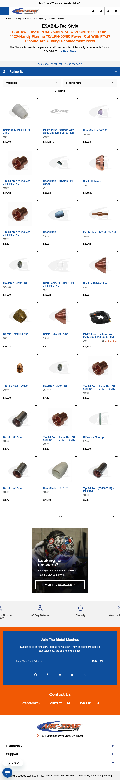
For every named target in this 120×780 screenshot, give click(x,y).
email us (85, 703)
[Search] (93, 11)
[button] (40, 609)
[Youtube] (60, 674)
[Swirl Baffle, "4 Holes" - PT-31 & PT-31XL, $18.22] (60, 265)
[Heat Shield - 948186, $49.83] (100, 112)
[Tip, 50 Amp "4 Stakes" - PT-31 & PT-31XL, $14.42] (20, 163)
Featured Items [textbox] (73, 82)
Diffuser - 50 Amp (93, 437)
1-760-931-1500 (28, 703)
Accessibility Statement (89, 775)
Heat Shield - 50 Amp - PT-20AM (58, 182)
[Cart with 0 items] (116, 11)
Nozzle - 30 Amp (12, 437)
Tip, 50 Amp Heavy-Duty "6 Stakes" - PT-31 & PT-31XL (59, 438)
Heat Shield (50, 232)
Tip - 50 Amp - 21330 (15, 386)
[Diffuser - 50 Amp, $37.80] (100, 419)
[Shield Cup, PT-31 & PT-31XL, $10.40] (20, 112)
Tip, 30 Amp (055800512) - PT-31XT (98, 489)
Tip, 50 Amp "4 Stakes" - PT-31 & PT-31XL (20, 182)
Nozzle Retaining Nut (15, 334)
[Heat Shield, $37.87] (60, 214)
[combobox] (90, 83)
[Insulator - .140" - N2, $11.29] (20, 265)
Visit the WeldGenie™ (60, 584)
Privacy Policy (52, 775)
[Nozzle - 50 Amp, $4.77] (20, 470)
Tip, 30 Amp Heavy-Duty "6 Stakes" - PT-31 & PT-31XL (99, 387)
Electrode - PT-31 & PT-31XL (100, 232)
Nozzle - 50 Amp (12, 488)
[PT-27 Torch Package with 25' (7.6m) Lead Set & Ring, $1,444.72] (100, 316)
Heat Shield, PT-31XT (55, 488)
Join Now (97, 661)
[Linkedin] (71, 674)
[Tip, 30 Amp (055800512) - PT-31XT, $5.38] (100, 470)
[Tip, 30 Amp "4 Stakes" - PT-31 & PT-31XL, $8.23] (20, 214)
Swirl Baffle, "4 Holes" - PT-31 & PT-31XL (59, 284)
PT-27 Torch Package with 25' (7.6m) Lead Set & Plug (58, 131)
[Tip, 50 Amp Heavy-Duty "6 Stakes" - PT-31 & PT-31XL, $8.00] (60, 419)
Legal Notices (68, 775)
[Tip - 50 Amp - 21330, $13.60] (20, 368)
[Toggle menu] (4, 11)
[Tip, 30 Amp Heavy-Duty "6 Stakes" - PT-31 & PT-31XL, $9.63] (100, 368)
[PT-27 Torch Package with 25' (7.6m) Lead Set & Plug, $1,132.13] (60, 112)
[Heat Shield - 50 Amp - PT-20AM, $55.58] (60, 163)
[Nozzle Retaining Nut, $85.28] (20, 316)
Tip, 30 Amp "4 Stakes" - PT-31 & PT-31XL (20, 233)
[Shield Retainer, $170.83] (100, 163)
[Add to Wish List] (36, 99)
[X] (84, 674)
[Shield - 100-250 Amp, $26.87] (100, 265)
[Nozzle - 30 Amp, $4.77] (20, 419)
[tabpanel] (60, 560)
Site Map (108, 775)
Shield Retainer (92, 181)
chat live (56, 703)
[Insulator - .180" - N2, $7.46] (60, 368)
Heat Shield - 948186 (95, 130)
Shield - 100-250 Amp (95, 283)
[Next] (113, 516)
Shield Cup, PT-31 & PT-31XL (17, 131)
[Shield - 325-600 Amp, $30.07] (60, 316)
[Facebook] (47, 674)
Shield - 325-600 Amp (55, 334)
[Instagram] (35, 674)
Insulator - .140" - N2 (15, 283)
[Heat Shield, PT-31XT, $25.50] (60, 470)
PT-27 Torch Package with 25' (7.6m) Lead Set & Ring (98, 335)
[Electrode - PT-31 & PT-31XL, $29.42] (100, 214)
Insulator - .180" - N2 (55, 386)
